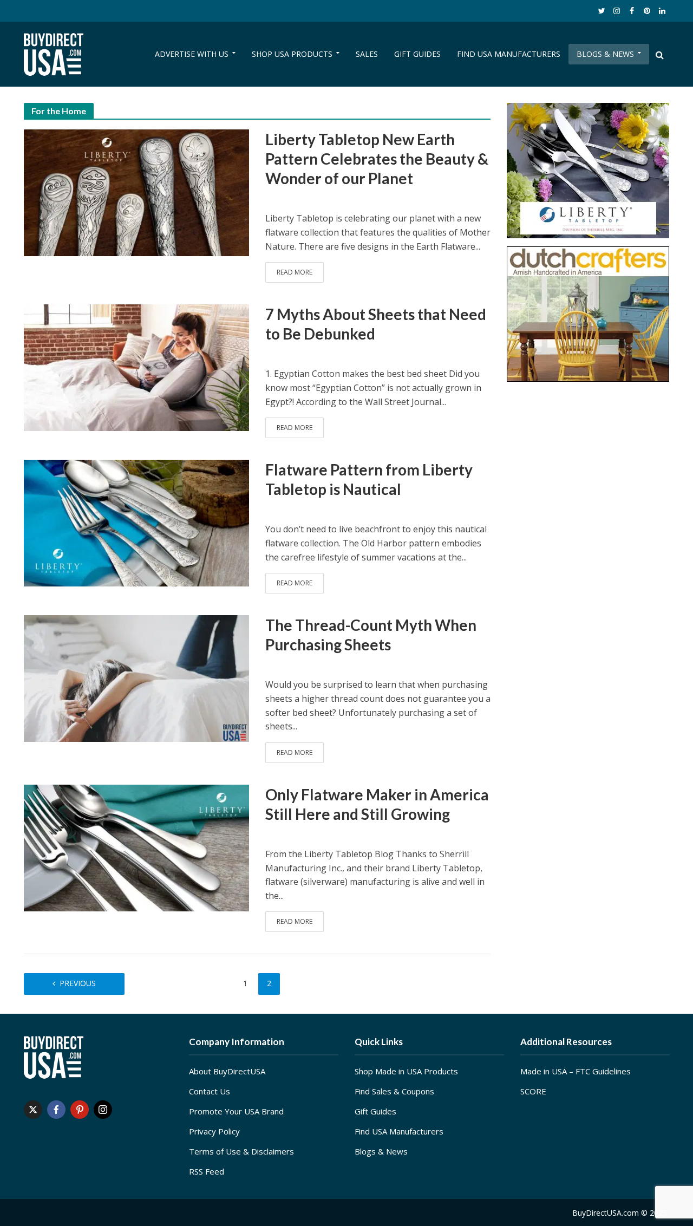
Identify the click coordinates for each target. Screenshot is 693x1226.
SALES (367, 54)
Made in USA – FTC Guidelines (575, 1071)
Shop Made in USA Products (406, 1071)
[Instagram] (103, 1109)
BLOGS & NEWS (605, 54)
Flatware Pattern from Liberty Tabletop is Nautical (369, 479)
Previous (78, 983)
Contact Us (209, 1091)
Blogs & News (381, 1151)
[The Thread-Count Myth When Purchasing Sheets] (136, 677)
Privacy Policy (214, 1131)
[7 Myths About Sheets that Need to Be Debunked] (136, 367)
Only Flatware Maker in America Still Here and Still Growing (377, 804)
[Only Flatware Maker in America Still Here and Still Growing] (136, 847)
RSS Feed (206, 1171)
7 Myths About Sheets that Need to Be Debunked (375, 324)
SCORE (533, 1091)
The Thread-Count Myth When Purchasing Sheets (370, 635)
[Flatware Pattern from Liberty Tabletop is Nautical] (136, 522)
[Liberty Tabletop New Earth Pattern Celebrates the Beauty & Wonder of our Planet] (136, 192)
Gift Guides (375, 1111)
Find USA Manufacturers (399, 1131)
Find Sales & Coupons (394, 1091)
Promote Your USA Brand (236, 1111)
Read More (294, 272)
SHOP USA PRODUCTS (292, 54)
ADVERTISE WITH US (191, 54)
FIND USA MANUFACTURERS (508, 54)
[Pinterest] (79, 1109)
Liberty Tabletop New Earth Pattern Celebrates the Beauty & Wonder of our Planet (376, 158)
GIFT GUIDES (417, 54)
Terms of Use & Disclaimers (241, 1151)
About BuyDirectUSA (227, 1071)
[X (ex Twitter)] (33, 1109)
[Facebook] (56, 1109)
